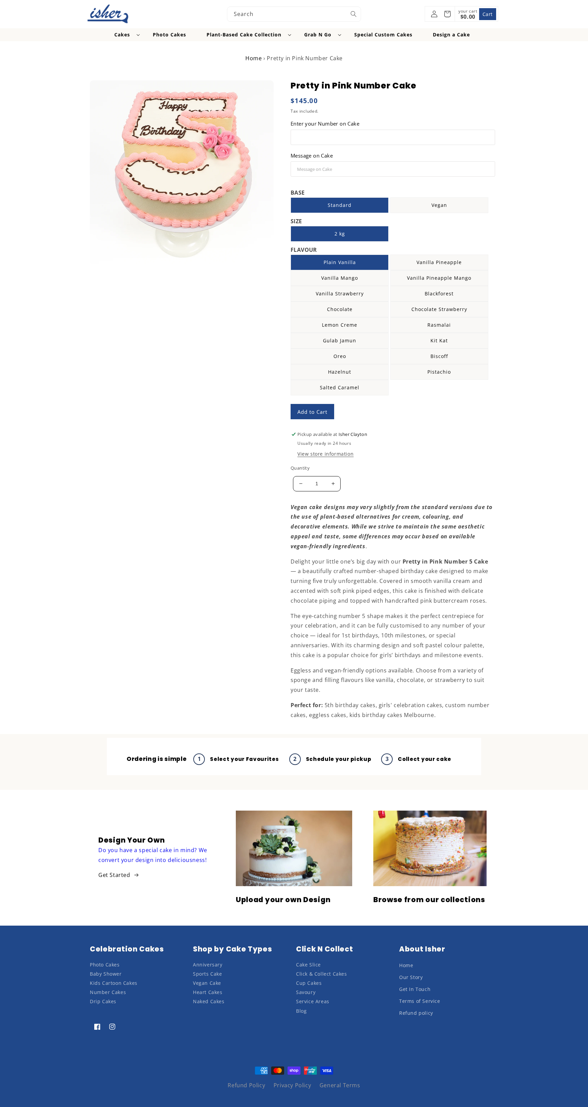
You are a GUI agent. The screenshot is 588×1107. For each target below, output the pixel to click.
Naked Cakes (209, 1001)
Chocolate (340, 309)
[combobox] (294, 14)
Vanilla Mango (339, 278)
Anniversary (208, 964)
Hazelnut (339, 372)
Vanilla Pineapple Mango (439, 278)
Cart (488, 14)
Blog (301, 1011)
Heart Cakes (208, 992)
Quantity (300, 468)
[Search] (353, 13)
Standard (340, 205)
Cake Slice (308, 964)
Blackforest (439, 293)
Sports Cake (207, 974)
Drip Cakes (103, 1001)
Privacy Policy (292, 1085)
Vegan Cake (207, 983)
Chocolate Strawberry (439, 309)
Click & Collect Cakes (321, 974)
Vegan (439, 205)
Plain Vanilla (340, 262)
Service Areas (312, 1001)
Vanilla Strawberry (340, 293)
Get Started (114, 875)
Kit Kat (439, 340)
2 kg (339, 233)
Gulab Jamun (339, 340)
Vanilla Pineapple (439, 262)
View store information (325, 454)
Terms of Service (419, 1001)
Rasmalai (439, 325)
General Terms (340, 1085)
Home (253, 58)
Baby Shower (106, 974)
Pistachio (439, 372)
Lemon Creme (339, 325)
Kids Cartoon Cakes (113, 983)
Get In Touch (414, 989)
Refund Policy (246, 1085)
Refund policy (416, 1013)
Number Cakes (108, 992)
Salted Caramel (339, 387)
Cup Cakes (309, 983)
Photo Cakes (105, 964)
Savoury (305, 992)
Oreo (339, 356)
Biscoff (439, 356)
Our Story (411, 977)
